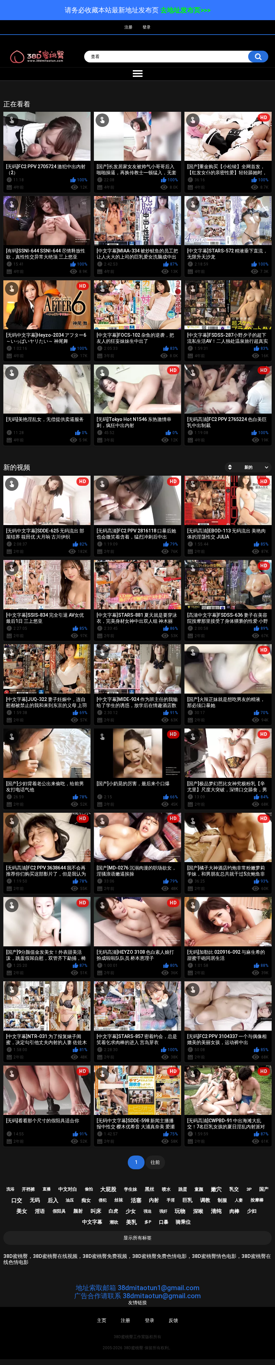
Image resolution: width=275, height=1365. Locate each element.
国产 (264, 1189)
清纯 (216, 1211)
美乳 (131, 1222)
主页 (101, 1320)
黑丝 (149, 1189)
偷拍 (89, 1189)
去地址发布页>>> (185, 10)
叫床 (96, 1211)
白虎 (113, 1211)
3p (249, 1189)
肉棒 (234, 1211)
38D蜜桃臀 (133, 1348)
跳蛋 (182, 1189)
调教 (205, 1200)
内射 (154, 1200)
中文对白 (67, 1189)
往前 (155, 1162)
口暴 (163, 1222)
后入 (53, 1200)
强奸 (163, 1211)
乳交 (234, 1189)
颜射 (78, 1211)
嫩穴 (216, 1189)
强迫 (148, 1211)
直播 (47, 1189)
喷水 (166, 1189)
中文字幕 (92, 1222)
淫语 (40, 1211)
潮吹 (114, 1222)
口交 (16, 1200)
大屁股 (108, 1189)
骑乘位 (183, 1222)
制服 (222, 1200)
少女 (131, 1211)
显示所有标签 (137, 1237)
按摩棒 (257, 1200)
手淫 (171, 1200)
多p (148, 1222)
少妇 (252, 1211)
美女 (21, 1211)
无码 (35, 1200)
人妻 (239, 1200)
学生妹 (130, 1189)
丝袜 (118, 1200)
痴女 (86, 1200)
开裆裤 (28, 1189)
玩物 (180, 1211)
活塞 (136, 1200)
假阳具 (59, 1211)
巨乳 (187, 1200)
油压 (70, 1200)
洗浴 (10, 1189)
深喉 (198, 1211)
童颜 (199, 1189)
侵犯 (103, 1200)
